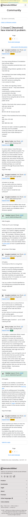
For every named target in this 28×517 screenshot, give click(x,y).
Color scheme (5, 502)
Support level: (6, 53)
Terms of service (4, 507)
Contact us (12, 507)
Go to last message (14, 42)
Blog (2, 506)
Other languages (6, 498)
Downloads (4, 484)
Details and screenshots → (13, 2)
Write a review (14, 506)
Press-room (7, 506)
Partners (3, 495)
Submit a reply (6, 442)
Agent (13, 403)
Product (3, 480)
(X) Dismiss (25, 0)
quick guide (6, 243)
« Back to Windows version (8, 22)
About (2, 491)
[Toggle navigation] (25, 5)
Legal (2, 487)
